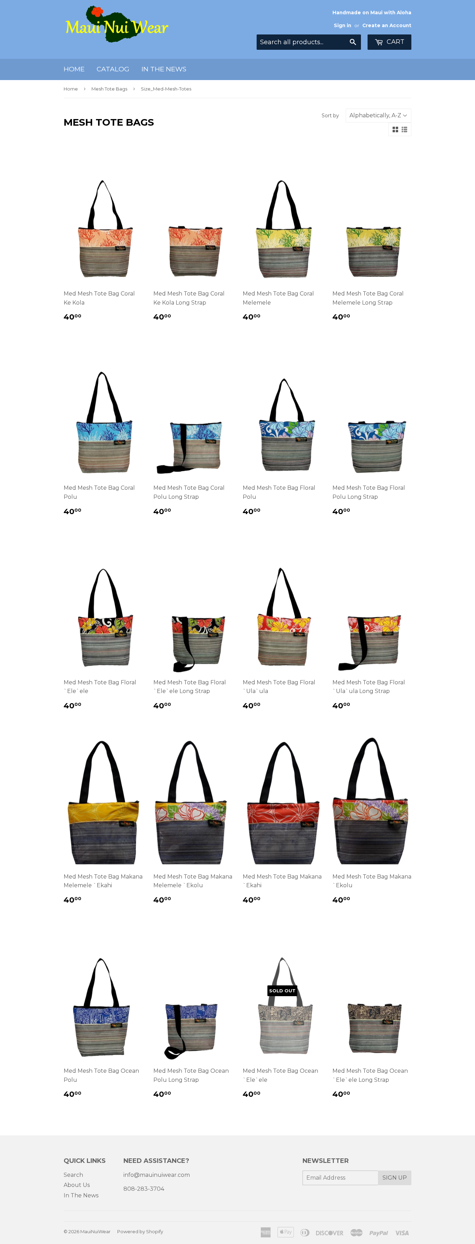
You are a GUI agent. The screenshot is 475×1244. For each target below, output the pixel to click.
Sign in (342, 25)
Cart (394, 42)
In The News (164, 69)
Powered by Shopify (140, 1231)
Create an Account (386, 25)
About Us (77, 1185)
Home (74, 69)
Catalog (113, 69)
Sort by (330, 115)
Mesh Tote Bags (109, 89)
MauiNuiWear (95, 1231)
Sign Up (395, 1177)
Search (73, 1175)
